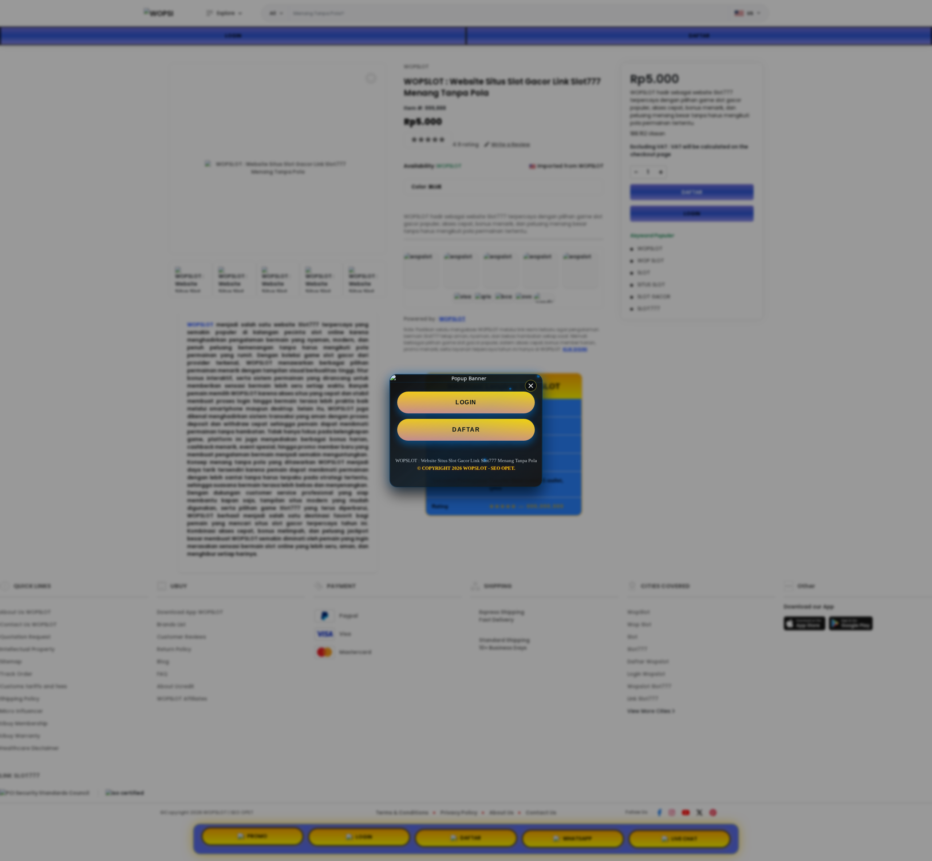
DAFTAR (466, 429)
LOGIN (466, 402)
